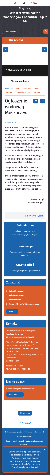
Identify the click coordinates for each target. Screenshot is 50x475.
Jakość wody (27, 88)
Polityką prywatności (21, 457)
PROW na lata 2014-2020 (18, 69)
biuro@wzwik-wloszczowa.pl (24, 388)
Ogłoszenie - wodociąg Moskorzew (28, 92)
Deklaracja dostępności (13, 432)
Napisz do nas (14, 394)
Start (18, 88)
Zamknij (34, 467)
